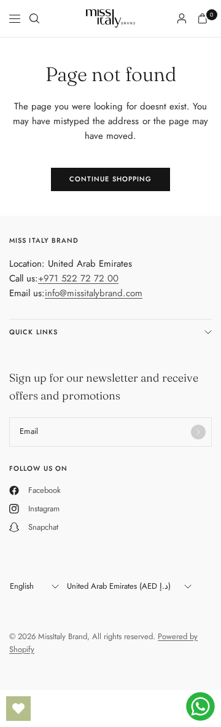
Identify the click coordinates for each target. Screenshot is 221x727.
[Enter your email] (198, 432)
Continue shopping (110, 179)
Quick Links (33, 332)
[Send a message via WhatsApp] (200, 706)
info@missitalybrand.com (93, 293)
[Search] (34, 18)
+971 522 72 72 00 (78, 278)
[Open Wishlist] (18, 708)
